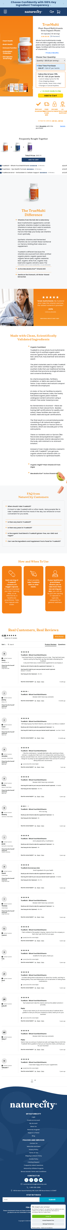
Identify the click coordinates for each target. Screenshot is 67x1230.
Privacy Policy (33, 1149)
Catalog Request (33, 1162)
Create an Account (33, 1120)
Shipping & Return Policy (33, 1156)
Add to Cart (50, 95)
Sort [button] (3, 644)
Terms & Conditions (47, 1228)
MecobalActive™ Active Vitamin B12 (44, 473)
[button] (5, 11)
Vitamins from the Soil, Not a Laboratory (33, 220)
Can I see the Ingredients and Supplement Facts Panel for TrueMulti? (34, 541)
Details (62, 126)
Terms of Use (33, 1153)
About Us (33, 1126)
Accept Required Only (48, 1220)
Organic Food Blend (38, 347)
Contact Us (34, 1143)
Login (33, 1117)
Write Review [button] (59, 637)
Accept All (48, 1216)
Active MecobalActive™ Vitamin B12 (32, 269)
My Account (33, 1123)
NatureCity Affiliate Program (33, 1168)
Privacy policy (36, 1228)
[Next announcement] (64, 4)
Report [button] (38, 681)
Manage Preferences (48, 1224)
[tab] (50, 644)
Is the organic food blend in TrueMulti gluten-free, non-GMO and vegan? (33, 534)
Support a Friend (33, 1133)
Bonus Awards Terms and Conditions (33, 1171)
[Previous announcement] (3, 4)
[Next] (33, 88)
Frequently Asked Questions (33, 1165)
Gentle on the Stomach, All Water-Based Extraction (33, 276)
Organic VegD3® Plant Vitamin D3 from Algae (45, 466)
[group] (11, 635)
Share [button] (42, 681)
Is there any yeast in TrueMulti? (20, 528)
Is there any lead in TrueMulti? (19, 522)
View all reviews (50, 312)
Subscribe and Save (33, 1146)
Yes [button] (35, 681)
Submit (52, 1199)
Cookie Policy (33, 1159)
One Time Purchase (47, 65)
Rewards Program (33, 1129)
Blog (33, 1136)
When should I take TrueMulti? (19, 506)
